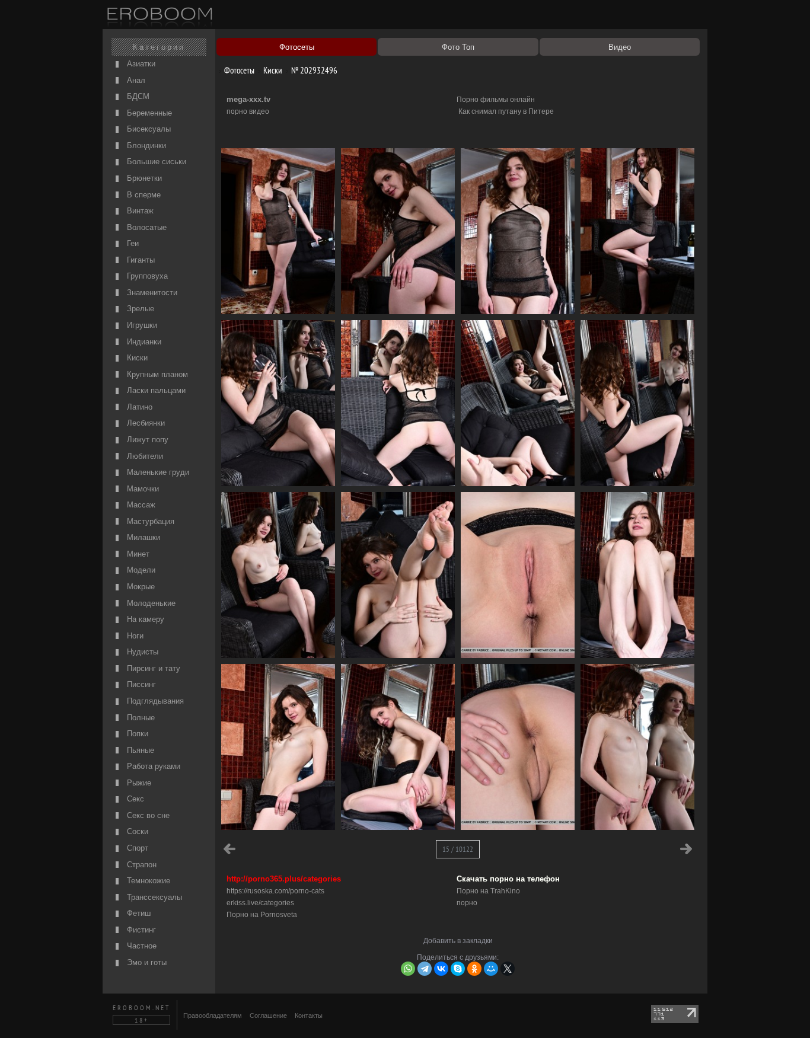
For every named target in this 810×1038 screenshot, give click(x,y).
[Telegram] (424, 969)
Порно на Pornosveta (262, 915)
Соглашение (268, 1015)
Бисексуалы (148, 128)
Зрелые (139, 308)
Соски (136, 831)
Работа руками (152, 766)
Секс (134, 798)
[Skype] (458, 969)
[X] (507, 969)
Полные (140, 717)
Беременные (148, 112)
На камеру (144, 619)
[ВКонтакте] (441, 969)
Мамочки (142, 488)
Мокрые (140, 586)
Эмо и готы (146, 962)
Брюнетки (143, 178)
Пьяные (139, 750)
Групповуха (146, 276)
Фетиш (138, 913)
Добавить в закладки (458, 941)
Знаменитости (151, 292)
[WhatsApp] (408, 969)
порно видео (248, 111)
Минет (137, 554)
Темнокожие (147, 880)
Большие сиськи (155, 161)
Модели (140, 570)
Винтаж (139, 210)
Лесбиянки (145, 423)
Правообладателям (212, 1015)
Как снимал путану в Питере (506, 111)
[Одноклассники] (474, 969)
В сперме (143, 194)
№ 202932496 (313, 70)
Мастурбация (149, 521)
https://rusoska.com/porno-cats (275, 891)
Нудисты (141, 651)
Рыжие (138, 782)
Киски (136, 357)
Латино (138, 407)
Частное (141, 945)
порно (467, 903)
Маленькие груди (157, 472)
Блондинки (145, 145)
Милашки (142, 537)
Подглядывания (154, 701)
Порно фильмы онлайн (496, 99)
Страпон (141, 864)
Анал (135, 80)
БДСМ (137, 96)
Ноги (134, 635)
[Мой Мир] (491, 969)
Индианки (143, 341)
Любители (144, 456)
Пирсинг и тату (152, 668)
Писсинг (140, 684)
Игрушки (141, 325)
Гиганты (140, 259)
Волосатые (146, 227)
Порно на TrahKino (488, 891)
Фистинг (140, 929)
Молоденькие (150, 603)
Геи (132, 243)
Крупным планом (156, 374)
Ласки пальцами (155, 390)
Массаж (140, 504)
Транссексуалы (153, 897)
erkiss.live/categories (260, 903)
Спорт (136, 848)
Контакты (309, 1015)
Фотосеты (238, 70)
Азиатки (140, 63)
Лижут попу (146, 439)
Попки (136, 733)
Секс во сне (147, 815)
